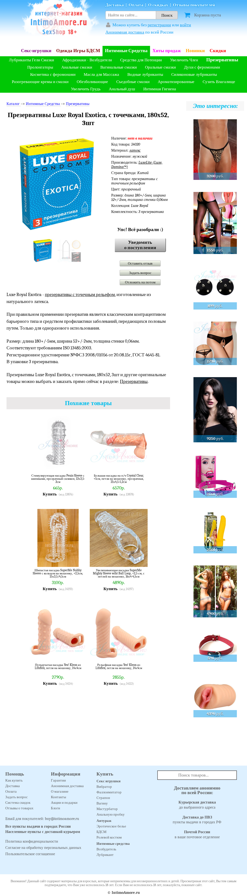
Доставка (114, 4)
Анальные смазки (76, 67)
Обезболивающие (92, 81)
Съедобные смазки (133, 81)
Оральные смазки (160, 67)
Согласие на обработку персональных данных (43, 848)
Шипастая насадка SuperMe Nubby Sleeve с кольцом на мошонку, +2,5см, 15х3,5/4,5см (58, 573)
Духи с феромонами (202, 67)
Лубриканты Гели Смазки (31, 60)
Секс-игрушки (36, 50)
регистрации (159, 25)
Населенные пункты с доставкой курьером (42, 832)
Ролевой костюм (109, 837)
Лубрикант (105, 855)
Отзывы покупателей (194, 4)
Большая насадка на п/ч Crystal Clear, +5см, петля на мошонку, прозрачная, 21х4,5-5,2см (119, 478)
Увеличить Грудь (86, 89)
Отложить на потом (140, 282)
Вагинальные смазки (118, 67)
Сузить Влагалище (219, 81)
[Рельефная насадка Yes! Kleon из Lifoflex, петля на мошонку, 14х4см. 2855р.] (140, 654)
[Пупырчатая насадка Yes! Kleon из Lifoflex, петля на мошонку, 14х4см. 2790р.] (79, 654)
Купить (50, 494)
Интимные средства (113, 843)
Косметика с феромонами (52, 74)
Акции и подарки (64, 802)
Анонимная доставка (124, 32)
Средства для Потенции (141, 60)
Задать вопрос (140, 273)
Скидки (218, 50)
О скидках (158, 4)
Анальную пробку (110, 814)
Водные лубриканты (145, 74)
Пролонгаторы (40, 67)
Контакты (58, 797)
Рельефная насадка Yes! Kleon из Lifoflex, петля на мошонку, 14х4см (119, 666)
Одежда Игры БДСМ (78, 50)
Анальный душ (122, 89)
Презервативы (222, 60)
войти (185, 25)
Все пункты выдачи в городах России (38, 826)
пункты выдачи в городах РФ (197, 820)
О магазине (60, 791)
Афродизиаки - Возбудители (87, 60)
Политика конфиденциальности (31, 841)
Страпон (103, 798)
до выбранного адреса (197, 805)
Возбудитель (106, 849)
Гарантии (58, 780)
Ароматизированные (176, 81)
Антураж (103, 820)
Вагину (102, 803)
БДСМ (101, 832)
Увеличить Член (184, 60)
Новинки (195, 50)
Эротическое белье (111, 826)
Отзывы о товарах (19, 808)
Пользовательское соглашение (30, 854)
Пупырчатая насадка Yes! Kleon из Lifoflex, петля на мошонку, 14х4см (58, 666)
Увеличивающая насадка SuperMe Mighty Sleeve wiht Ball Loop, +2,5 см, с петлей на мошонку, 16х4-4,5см (118, 573)
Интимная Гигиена (159, 89)
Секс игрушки (108, 781)
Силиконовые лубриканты (194, 74)
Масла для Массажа (101, 74)
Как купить (14, 780)
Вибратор (104, 786)
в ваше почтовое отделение (197, 834)
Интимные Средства (126, 50)
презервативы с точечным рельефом (80, 294)
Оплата (136, 4)
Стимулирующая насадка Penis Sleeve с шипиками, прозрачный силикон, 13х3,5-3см (58, 478)
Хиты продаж (166, 50)
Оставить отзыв (140, 263)
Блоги (55, 808)
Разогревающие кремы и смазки (40, 81)
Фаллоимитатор (109, 792)
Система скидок (17, 802)
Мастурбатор (107, 809)
